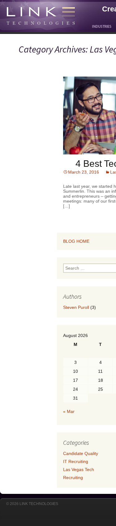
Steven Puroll (76, 307)
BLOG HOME (76, 241)
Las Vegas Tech (78, 469)
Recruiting (73, 477)
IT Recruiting (75, 461)
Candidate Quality (80, 453)
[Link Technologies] (35, 9)
